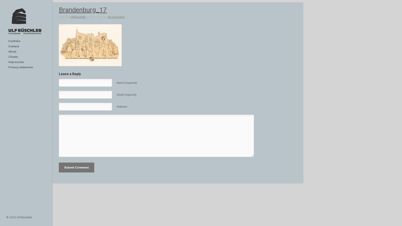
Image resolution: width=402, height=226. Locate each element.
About (12, 51)
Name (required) (127, 82)
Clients (13, 56)
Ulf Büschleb (78, 17)
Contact (13, 46)
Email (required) (127, 94)
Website (122, 106)
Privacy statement (20, 67)
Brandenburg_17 (83, 10)
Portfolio (14, 41)
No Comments (116, 17)
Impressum (16, 62)
